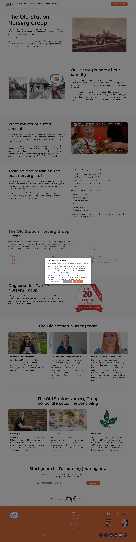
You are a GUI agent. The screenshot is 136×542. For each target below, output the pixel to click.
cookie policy (62, 273)
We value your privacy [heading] (57, 260)
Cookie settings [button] (55, 281)
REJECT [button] (67, 281)
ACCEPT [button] (78, 281)
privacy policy (53, 275)
